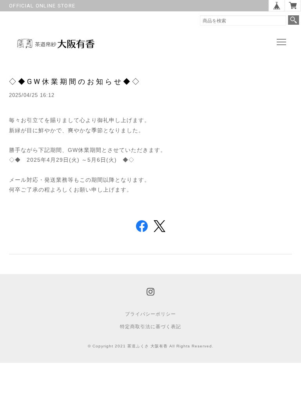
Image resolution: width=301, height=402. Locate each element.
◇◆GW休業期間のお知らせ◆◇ (75, 81)
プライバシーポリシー (150, 314)
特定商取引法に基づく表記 (150, 326)
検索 (293, 20)
